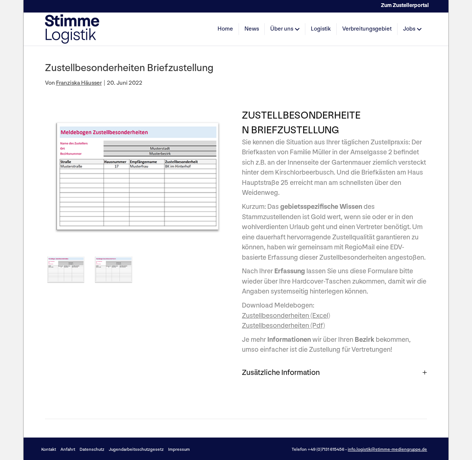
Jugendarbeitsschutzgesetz (136, 449)
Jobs (409, 28)
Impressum (179, 449)
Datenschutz (92, 449)
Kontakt (48, 449)
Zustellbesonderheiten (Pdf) (283, 326)
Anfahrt (67, 449)
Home (225, 28)
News (251, 28)
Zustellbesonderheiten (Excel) (286, 316)
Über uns (281, 28)
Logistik (321, 28)
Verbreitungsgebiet (367, 28)
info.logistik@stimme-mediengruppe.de (387, 449)
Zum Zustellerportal (405, 5)
